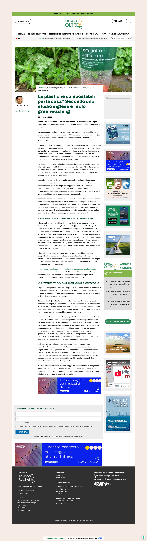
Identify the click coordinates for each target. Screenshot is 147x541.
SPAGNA (83, 14)
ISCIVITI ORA (22, 432)
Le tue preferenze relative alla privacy (82, 538)
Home (40, 88)
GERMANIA (75, 14)
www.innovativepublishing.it (27, 502)
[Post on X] (16, 111)
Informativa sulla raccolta (54, 538)
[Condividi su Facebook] (19, 111)
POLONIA (90, 14)
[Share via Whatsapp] (25, 111)
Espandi (104, 38)
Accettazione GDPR (23, 423)
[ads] (69, 393)
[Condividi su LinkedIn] (22, 111)
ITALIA (69, 14)
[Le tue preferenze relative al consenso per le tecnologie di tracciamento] (143, 537)
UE (64, 14)
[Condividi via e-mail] (28, 111)
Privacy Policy (87, 520)
